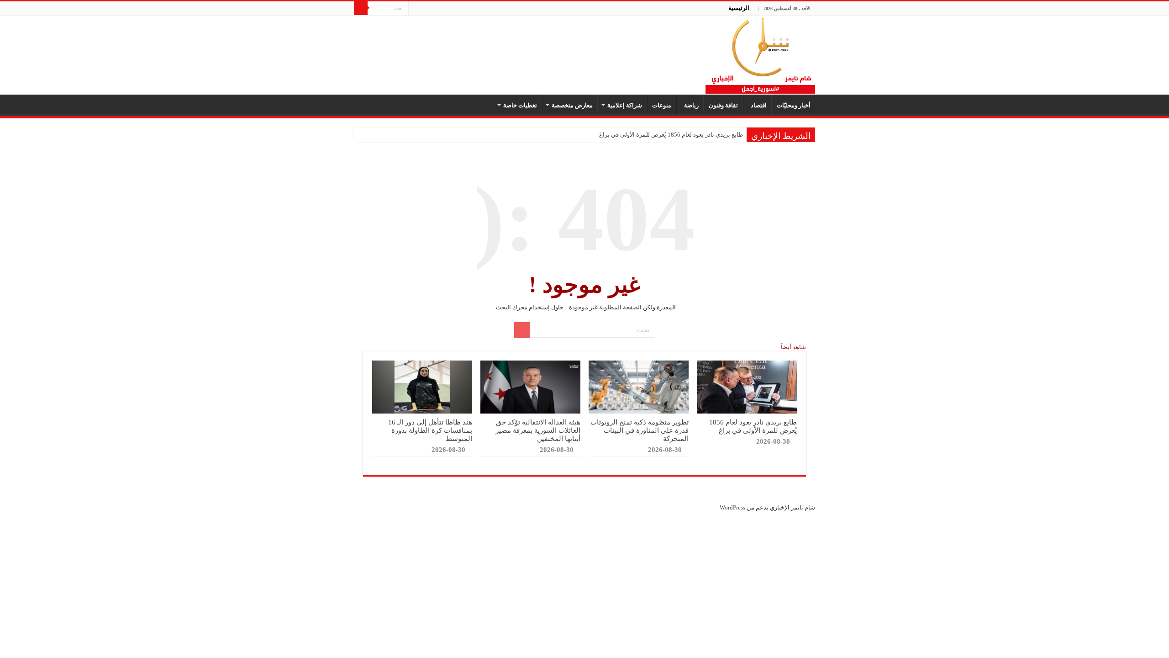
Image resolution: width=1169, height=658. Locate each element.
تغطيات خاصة (520, 105)
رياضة (690, 105)
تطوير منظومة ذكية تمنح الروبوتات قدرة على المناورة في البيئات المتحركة (639, 430)
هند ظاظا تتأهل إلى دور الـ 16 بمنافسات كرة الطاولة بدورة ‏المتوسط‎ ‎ (430, 430)
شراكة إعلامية (624, 105)
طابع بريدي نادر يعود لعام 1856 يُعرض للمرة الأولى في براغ (671, 134)
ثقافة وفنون (723, 105)
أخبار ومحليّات (794, 105)
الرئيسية (738, 8)
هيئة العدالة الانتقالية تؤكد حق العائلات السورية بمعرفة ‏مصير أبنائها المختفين (537, 430)
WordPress (732, 507)
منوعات (661, 105)
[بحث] (361, 8)
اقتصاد (757, 105)
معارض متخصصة (572, 105)
